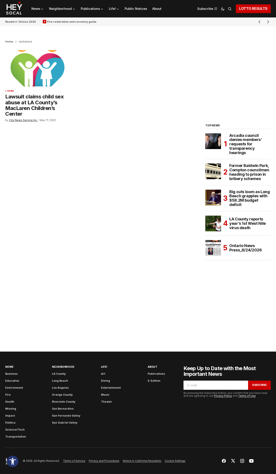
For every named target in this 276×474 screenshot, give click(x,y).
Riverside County (63, 401)
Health (9, 401)
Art (103, 373)
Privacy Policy (223, 395)
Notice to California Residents (142, 460)
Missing (10, 408)
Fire (8, 394)
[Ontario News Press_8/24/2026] (213, 248)
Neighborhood (63, 366)
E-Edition (154, 380)
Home (9, 41)
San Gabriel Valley (64, 422)
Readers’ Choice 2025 (20, 21)
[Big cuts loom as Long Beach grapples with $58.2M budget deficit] (213, 197)
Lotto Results (253, 8)
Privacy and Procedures (104, 460)
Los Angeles (60, 387)
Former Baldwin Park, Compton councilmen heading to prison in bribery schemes (249, 172)
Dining (105, 380)
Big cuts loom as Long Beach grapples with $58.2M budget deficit (249, 198)
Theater (106, 401)
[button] (12, 461)
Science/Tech (15, 429)
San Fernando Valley (66, 415)
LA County (59, 373)
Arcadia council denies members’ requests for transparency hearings (245, 144)
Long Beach (60, 380)
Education (12, 380)
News (9, 366)
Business (11, 373)
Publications (156, 373)
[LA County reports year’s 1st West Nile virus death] (213, 223)
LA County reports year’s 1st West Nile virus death (247, 223)
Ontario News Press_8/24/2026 (245, 247)
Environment (14, 387)
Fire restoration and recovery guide (71, 21)
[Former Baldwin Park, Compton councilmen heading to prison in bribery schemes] (213, 171)
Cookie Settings (175, 460)
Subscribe (259, 384)
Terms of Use (247, 395)
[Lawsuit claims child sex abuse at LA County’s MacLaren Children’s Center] (37, 68)
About (152, 366)
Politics (10, 422)
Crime (10, 91)
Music (105, 394)
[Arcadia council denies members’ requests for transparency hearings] (213, 141)
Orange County (62, 394)
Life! (104, 366)
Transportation (15, 436)
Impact (10, 415)
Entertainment (111, 387)
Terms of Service (74, 460)
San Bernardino (63, 408)
